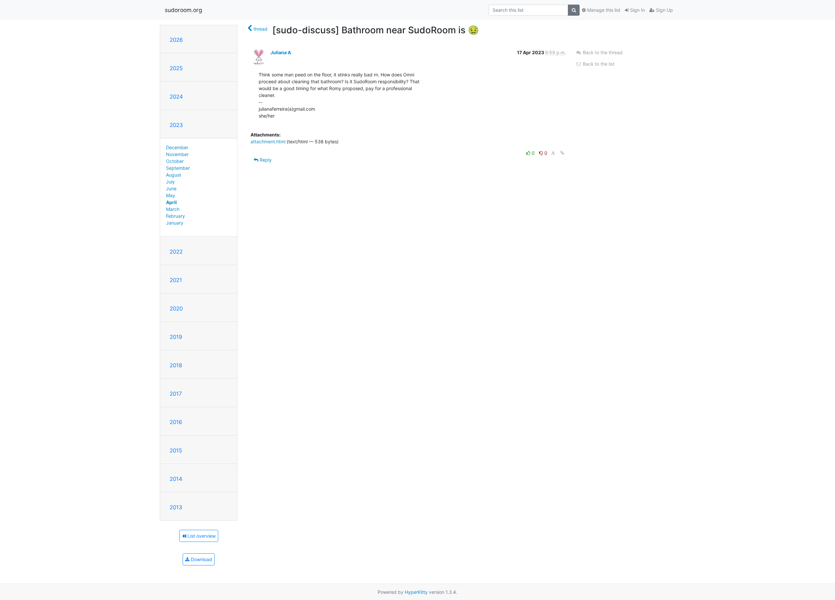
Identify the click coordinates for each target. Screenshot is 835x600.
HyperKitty (416, 592)
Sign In (637, 10)
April (171, 202)
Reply (265, 160)
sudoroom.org (183, 10)
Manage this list (603, 10)
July (170, 181)
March (172, 209)
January (174, 223)
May (170, 195)
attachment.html (267, 141)
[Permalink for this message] (562, 153)
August (173, 175)
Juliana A (280, 52)
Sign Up (664, 10)
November (177, 154)
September (178, 168)
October (175, 161)
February (175, 216)
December (177, 147)
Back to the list (598, 64)
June (171, 188)
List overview (201, 536)
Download (201, 559)
